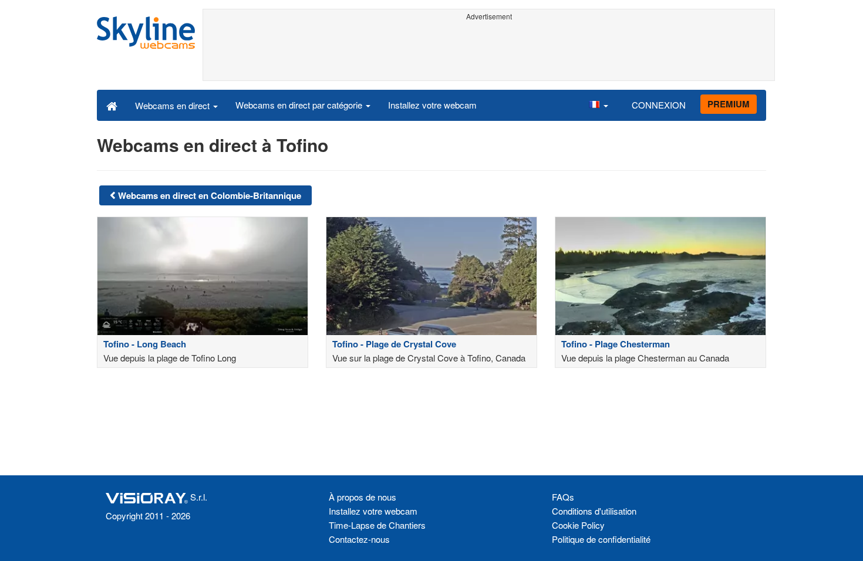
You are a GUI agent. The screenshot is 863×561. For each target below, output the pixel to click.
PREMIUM (728, 103)
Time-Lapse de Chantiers (377, 525)
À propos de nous (362, 497)
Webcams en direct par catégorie (300, 105)
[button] (598, 105)
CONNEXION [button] (659, 105)
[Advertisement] (488, 51)
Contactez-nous (359, 539)
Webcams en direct (173, 105)
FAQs (563, 497)
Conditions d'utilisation (594, 511)
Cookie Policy (578, 525)
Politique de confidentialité (601, 539)
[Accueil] (111, 105)
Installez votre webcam (432, 105)
